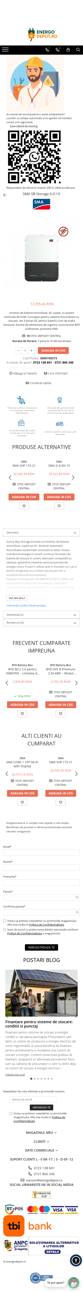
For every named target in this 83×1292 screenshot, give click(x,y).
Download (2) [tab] (15, 615)
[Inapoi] (3, 195)
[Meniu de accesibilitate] (76, 1260)
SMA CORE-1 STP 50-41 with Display (22, 764)
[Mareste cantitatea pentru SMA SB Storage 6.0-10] (31, 350)
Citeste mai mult (15, 1074)
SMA (24, 461)
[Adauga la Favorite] (24, 506)
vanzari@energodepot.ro (43, 1180)
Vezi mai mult (17, 598)
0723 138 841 (44, 1168)
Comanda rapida (40, 383)
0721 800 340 (44, 1174)
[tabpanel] (41, 254)
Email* (7, 847)
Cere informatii (57, 373)
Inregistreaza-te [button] (41, 947)
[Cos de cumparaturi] (68, 49)
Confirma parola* (14, 906)
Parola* (8, 891)
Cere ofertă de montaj (23, 126)
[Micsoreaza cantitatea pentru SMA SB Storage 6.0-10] (19, 350)
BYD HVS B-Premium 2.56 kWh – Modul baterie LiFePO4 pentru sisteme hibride (60, 671)
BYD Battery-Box (22, 665)
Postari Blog (41, 959)
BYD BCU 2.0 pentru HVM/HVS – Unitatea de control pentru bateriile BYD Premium (22, 671)
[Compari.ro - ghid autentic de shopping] (41, 1278)
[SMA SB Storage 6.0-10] (41, 254)
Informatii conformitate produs (26, 605)
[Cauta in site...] (78, 49)
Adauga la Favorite (24, 373)
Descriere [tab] (12, 532)
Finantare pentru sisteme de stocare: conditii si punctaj (39, 1024)
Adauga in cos (53, 350)
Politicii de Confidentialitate (24, 933)
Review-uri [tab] (15, 622)
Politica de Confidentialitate (46, 925)
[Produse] (6, 51)
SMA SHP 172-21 (24, 465)
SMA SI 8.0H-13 (59, 465)
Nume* (8, 862)
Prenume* (9, 876)
